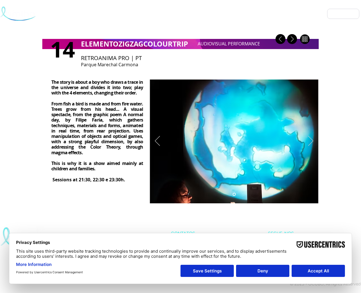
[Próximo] (310, 141)
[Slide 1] (234, 194)
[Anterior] (157, 141)
